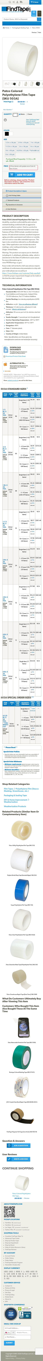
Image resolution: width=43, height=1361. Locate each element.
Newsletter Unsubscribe (12, 1265)
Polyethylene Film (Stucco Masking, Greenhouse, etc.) (21, 790)
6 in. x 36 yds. (10, 154)
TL (4, 1278)
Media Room (9, 1297)
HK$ (34, 1274)
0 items (35, 2)
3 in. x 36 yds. (34, 147)
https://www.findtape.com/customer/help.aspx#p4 (21, 273)
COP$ (13, 1274)
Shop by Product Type (12, 1241)
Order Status (9, 1260)
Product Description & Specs (17, 191)
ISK (31, 1274)
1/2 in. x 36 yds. (11, 143)
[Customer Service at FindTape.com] (10, 2)
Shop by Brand (9, 1245)
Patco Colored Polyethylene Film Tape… (21, 1196)
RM (10, 1276)
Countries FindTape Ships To (14, 1236)
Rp (23, 1274)
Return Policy (10, 1358)
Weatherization (11, 802)
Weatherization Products (15, 806)
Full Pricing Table (14, 195)
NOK (14, 1276)
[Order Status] (21, 2)
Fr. (5, 1274)
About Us (8, 1299)
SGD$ (34, 1276)
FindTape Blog (9, 1295)
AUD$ (32, 1271)
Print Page (8, 102)
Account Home (10, 1256)
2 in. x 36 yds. (23, 147)
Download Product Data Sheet (16, 356)
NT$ (8, 1278)
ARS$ (27, 1271)
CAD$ (11, 1271)
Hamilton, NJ (9, 1223)
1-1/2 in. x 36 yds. (11, 147)
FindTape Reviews (10, 1249)
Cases (30, 114)
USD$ (6, 1271)
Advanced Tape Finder (12, 1238)
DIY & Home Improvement (15, 800)
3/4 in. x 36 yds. (23, 143)
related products (12, 380)
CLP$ (8, 1274)
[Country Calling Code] (7, 1333)
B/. (23, 1276)
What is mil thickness (19, 309)
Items (23, 114)
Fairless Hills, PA (10, 1230)
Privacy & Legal (10, 1290)
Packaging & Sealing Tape (20, 28)
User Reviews (11, 209)
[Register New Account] (17, 2)
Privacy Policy (20, 1358)
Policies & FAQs (10, 1288)
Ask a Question (7, 109)
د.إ (24, 1271)
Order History (9, 1258)
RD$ (19, 1274)
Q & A (15, 205)
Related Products (13, 200)
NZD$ (19, 1276)
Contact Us (8, 1286)
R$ (36, 1271)
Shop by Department (11, 1243)
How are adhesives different (28, 304)
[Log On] (14, 2)
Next (39, 32)
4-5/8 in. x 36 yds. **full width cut (28, 151)
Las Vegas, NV (9, 1227)
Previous (34, 32)
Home (7, 28)
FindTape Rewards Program (13, 1263)
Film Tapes (8, 789)
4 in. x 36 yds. (10, 151)
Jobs (6, 1301)
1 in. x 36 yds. (35, 143)
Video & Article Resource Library (15, 1247)
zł (25, 1276)
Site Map (8, 1292)
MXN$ (18, 1271)
